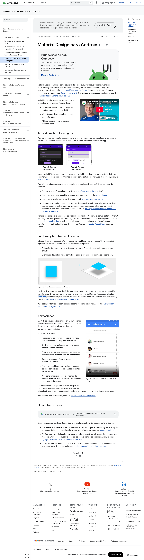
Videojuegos (56, 509)
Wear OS (73, 515)
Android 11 (92, 530)
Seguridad (36, 518)
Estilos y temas (44, 180)
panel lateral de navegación (92, 199)
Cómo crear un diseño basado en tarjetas (62, 299)
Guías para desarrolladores (112, 517)
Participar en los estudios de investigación (131, 527)
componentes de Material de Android (53, 96)
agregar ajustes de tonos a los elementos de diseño (63, 440)
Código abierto (38, 521)
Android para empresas (37, 513)
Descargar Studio (113, 525)
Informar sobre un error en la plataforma (133, 510)
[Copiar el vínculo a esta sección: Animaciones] (56, 316)
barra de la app (101, 195)
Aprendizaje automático (56, 513)
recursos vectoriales (108, 430)
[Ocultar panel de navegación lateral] (27, 556)
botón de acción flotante (88, 191)
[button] (13, 30)
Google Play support (133, 521)
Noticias (36, 525)
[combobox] (81, 3)
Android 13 (92, 523)
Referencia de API (113, 522)
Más (42, 3)
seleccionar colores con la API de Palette (92, 446)
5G (53, 530)
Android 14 (92, 520)
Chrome (71, 541)
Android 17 (92, 509)
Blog (34, 529)
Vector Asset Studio (97, 224)
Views (37, 11)
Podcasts (36, 532)
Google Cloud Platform (98, 541)
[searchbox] (15, 20)
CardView (42, 297)
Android (36, 509)
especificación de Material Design (73, 90)
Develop (7, 11)
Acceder (138, 3)
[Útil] (113, 36)
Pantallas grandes (76, 511)
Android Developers (44, 36)
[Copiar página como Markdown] (107, 45)
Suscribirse (116, 555)
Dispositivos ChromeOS (74, 519)
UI (30, 11)
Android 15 (92, 516)
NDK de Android (113, 529)
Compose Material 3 (69, 93)
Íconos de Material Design (48, 221)
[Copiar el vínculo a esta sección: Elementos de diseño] (66, 405)
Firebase (82, 541)
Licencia (46, 549)
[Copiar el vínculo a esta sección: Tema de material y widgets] (75, 133)
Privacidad (55, 527)
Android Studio (125, 3)
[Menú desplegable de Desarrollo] (35, 2)
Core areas (20, 11)
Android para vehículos (74, 524)
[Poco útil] (117, 36)
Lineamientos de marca (59, 549)
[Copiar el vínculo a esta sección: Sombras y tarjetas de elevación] (81, 236)
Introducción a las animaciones (83, 396)
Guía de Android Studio (112, 512)
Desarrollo (28, 3)
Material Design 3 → (50, 75)
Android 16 (92, 512)
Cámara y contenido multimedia (59, 522)
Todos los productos (118, 541)
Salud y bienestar (58, 518)
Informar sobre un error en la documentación (132, 516)
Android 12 (92, 527)
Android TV (74, 529)
